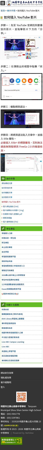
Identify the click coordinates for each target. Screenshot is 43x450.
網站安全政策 (7, 372)
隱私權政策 (6, 377)
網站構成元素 (7, 183)
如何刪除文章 (7, 197)
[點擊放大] (21, 47)
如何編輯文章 (7, 192)
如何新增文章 (7, 187)
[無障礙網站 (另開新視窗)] (21, 441)
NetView (29, 432)
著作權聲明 (6, 382)
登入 (3, 387)
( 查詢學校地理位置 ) (10, 425)
